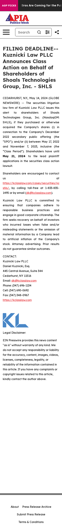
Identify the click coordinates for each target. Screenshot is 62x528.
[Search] (39, 32)
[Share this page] (56, 32)
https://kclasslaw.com (17, 300)
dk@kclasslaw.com (38, 192)
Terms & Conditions (31, 522)
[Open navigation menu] (6, 32)
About (15, 506)
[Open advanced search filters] (47, 32)
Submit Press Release (31, 514)
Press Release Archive (36, 506)
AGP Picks (9, 5)
